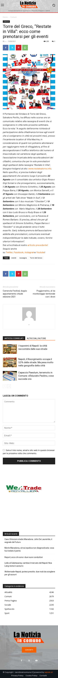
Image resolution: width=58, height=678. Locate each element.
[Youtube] (36, 660)
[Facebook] (5, 47)
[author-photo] (29, 320)
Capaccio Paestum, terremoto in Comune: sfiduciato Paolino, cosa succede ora (36, 375)
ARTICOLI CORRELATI (14, 338)
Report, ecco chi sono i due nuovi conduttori (24, 557)
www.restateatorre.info (39, 168)
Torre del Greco (36, 258)
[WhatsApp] (25, 47)
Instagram (29, 252)
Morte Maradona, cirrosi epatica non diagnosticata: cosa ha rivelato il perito (29, 549)
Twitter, (9, 252)
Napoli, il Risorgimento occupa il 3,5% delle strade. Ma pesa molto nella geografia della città (35, 362)
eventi (13, 258)
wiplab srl (49, 672)
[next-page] (9, 386)
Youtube (40, 252)
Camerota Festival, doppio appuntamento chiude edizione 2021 (15, 294)
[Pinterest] (18, 47)
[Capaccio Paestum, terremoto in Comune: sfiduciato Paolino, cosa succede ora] (10, 376)
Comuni (13, 17)
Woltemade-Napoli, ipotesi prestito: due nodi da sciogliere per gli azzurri (30, 573)
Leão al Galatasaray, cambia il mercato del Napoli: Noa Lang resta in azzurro (28, 564)
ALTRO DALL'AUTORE (36, 338)
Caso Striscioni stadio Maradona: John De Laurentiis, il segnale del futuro (28, 540)
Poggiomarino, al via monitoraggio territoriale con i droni (44, 294)
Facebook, (19, 252)
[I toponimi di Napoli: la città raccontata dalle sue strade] (10, 349)
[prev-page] (4, 386)
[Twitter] (12, 47)
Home (5, 17)
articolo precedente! (38, 245)
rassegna (23, 258)
